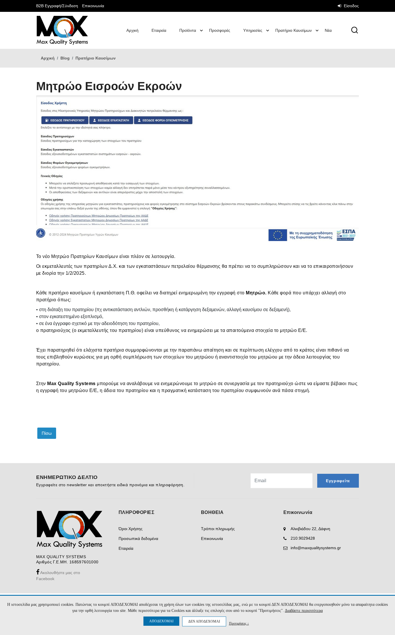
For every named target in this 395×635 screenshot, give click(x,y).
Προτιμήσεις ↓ (239, 623)
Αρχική (132, 30)
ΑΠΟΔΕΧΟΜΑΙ (161, 621)
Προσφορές (219, 30)
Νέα (328, 30)
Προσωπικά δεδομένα (138, 538)
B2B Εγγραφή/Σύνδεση (57, 5)
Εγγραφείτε (338, 480)
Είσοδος (351, 5)
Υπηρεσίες (252, 30)
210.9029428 (303, 538)
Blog (65, 58)
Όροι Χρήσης (131, 528)
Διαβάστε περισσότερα (304, 610)
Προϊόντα (187, 30)
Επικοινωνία (93, 5)
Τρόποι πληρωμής (218, 528)
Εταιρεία (159, 30)
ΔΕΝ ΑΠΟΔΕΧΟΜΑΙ (204, 621)
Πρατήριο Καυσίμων (293, 30)
